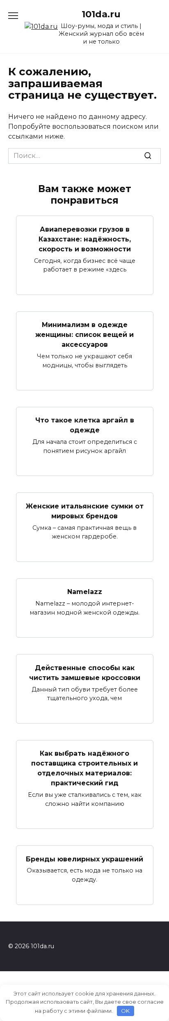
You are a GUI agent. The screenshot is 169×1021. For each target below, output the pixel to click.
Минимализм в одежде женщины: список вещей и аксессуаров (84, 334)
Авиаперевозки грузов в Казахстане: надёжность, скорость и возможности (85, 239)
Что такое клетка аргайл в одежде (84, 425)
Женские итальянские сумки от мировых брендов (85, 511)
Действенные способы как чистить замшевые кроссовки (84, 672)
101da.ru (101, 14)
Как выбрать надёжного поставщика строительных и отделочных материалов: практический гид (84, 768)
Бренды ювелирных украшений (84, 859)
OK (125, 1010)
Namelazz (84, 592)
